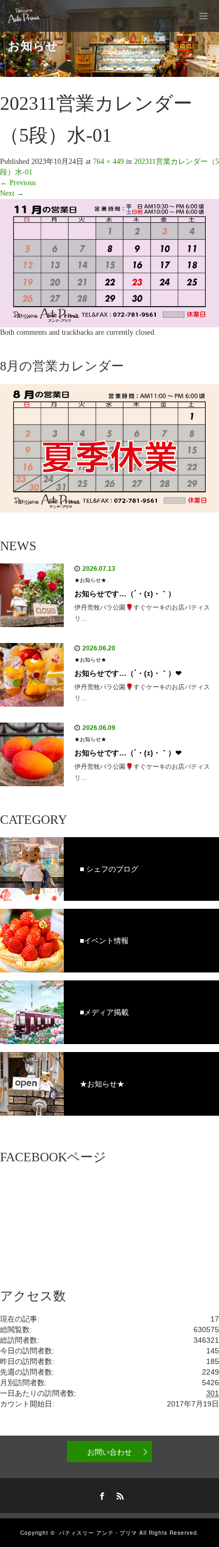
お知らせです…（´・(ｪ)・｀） (124, 593)
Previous (18, 183)
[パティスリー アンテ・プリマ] (24, 15)
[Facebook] (100, 1494)
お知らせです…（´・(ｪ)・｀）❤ (128, 673)
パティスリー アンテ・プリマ (98, 1532)
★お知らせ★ (90, 580)
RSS (119, 1494)
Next (12, 193)
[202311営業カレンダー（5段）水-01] (109, 262)
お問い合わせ (109, 1451)
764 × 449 (108, 162)
